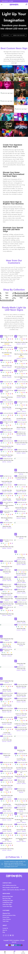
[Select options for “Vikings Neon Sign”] (1, 641)
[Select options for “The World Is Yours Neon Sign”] (1, 812)
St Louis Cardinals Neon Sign (6, 680)
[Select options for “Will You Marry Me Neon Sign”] (15, 361)
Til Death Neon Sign (6, 829)
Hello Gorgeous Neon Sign (7, 785)
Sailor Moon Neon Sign (21, 686)
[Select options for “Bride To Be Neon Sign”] (1, 359)
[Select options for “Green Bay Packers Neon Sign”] (1, 601)
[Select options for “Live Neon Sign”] (1, 726)
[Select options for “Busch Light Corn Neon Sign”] (15, 449)
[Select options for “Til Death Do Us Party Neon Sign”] (1, 391)
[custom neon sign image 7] (21, 109)
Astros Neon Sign (21, 644)
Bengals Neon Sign (7, 586)
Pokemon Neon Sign (21, 700)
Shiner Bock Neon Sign (21, 573)
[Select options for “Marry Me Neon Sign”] (1, 369)
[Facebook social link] (4, 935)
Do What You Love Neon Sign (21, 723)
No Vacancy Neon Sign (7, 722)
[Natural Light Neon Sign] (21, 529)
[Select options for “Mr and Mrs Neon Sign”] (1, 346)
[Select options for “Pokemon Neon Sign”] (15, 698)
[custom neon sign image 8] (7, 117)
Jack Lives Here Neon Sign (21, 729)
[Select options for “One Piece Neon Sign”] (1, 699)
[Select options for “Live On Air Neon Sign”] (1, 735)
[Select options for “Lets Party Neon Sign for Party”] (1, 842)
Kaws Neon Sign (6, 809)
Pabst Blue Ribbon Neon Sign (6, 546)
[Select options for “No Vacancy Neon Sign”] (1, 716)
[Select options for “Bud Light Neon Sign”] (15, 431)
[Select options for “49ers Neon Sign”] (15, 576)
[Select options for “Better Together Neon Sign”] (1, 336)
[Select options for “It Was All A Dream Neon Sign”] (15, 798)
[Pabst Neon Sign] (21, 546)
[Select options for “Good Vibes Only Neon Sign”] (1, 770)
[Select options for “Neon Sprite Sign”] (1, 412)
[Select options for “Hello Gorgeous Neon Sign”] (1, 779)
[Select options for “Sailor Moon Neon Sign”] (15, 683)
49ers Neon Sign (21, 580)
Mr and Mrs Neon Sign (7, 352)
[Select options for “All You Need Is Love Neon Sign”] (15, 402)
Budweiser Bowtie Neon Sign (6, 446)
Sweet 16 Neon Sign (6, 407)
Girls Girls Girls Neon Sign (7, 767)
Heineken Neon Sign (21, 562)
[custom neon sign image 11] (21, 77)
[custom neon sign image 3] (7, 77)
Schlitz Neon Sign (7, 571)
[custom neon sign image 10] (7, 133)
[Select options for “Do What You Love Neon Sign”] (15, 718)
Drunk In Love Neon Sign (21, 713)
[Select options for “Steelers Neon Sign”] (15, 624)
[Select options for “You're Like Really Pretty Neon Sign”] (15, 371)
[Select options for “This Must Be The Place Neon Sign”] (15, 813)
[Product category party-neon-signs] (21, 295)
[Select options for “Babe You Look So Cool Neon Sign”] (15, 348)
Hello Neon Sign (21, 781)
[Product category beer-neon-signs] (21, 293)
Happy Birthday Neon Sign (7, 428)
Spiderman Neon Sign (7, 710)
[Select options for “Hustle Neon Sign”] (1, 798)
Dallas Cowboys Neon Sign (7, 598)
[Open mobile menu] (1, 4)
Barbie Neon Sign (21, 750)
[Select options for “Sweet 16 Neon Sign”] (1, 401)
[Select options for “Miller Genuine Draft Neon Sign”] (1, 512)
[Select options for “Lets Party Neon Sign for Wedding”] (15, 832)
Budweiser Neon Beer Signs (7, 455)
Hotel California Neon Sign (7, 795)
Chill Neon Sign (6, 755)
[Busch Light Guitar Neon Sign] (21, 464)
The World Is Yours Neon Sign (6, 818)
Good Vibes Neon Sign (21, 767)
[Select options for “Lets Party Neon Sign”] (15, 412)
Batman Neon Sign (7, 689)
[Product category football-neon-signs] (7, 298)
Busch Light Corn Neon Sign (21, 451)
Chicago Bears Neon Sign (7, 593)
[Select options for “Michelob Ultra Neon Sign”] (15, 502)
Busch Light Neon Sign (7, 481)
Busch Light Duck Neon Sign (6, 460)
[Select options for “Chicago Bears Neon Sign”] (1, 589)
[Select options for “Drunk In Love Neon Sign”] (15, 708)
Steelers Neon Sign (21, 628)
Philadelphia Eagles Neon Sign (7, 613)
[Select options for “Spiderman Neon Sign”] (1, 708)
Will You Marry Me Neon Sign (21, 366)
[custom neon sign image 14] (7, 101)
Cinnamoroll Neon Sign (7, 695)
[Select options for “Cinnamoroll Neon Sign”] (1, 692)
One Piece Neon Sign (7, 705)
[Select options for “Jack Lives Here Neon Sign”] (15, 726)
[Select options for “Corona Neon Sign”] (1, 493)
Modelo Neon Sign (7, 526)
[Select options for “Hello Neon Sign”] (15, 779)
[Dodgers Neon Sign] (21, 655)
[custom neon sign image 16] (21, 117)
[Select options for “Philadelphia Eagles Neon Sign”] (1, 608)
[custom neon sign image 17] (7, 125)
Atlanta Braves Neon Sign (7, 654)
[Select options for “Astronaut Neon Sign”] (15, 823)
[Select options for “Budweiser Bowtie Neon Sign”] (1, 440)
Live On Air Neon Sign (7, 739)
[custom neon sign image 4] (21, 85)
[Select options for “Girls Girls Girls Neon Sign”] (1, 762)
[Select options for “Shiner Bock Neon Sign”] (15, 569)
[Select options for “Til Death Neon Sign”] (1, 823)
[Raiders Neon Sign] (21, 613)
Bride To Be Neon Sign (7, 365)
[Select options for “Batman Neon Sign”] (1, 683)
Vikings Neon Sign (7, 646)
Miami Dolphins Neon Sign (21, 603)
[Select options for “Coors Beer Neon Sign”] (1, 484)
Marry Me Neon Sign (6, 375)
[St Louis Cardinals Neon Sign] (7, 673)
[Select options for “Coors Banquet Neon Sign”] (15, 475)
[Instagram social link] (8, 935)
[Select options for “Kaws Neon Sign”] (1, 807)
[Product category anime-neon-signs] (7, 300)
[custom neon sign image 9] (21, 125)
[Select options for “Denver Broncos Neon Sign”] (15, 596)
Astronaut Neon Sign (21, 829)
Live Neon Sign (6, 732)
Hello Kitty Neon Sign (21, 695)
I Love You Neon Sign (7, 387)
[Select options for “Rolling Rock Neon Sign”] (1, 560)
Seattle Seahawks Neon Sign (7, 638)
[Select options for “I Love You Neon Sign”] (1, 381)
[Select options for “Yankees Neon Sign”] (15, 666)
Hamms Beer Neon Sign (21, 499)
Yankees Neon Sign (21, 668)
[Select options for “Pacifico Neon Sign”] (1, 576)
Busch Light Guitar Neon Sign (21, 472)
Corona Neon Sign (7, 499)
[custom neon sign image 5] (7, 93)
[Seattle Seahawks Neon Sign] (7, 631)
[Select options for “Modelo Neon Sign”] (1, 522)
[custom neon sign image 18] (21, 133)
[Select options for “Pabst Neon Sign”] (15, 551)
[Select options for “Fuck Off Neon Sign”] (15, 753)
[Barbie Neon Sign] (21, 742)
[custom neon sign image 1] (7, 69)
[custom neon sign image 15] (7, 109)
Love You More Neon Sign (21, 387)
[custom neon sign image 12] (7, 85)
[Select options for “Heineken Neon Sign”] (15, 560)
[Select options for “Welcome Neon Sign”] (15, 421)
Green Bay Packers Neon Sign (6, 603)
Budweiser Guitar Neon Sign (21, 442)
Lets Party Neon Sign (21, 418)
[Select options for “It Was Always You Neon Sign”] (15, 336)
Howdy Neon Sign (21, 790)
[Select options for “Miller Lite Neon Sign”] (15, 510)
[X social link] (6, 935)
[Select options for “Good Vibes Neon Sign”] (15, 762)
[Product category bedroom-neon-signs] (7, 293)
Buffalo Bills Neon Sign (21, 586)
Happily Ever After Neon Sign (21, 776)
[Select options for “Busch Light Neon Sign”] (1, 475)
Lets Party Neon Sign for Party (7, 848)
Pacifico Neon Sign (7, 578)
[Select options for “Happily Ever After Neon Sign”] (15, 772)
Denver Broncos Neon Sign (21, 598)
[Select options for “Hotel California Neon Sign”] (1, 789)
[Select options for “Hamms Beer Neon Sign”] (15, 493)
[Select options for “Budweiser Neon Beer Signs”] (1, 449)
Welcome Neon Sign (21, 427)
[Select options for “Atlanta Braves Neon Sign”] (1, 650)
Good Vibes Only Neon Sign (7, 776)
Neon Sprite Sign (7, 418)
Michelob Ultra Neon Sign (21, 507)
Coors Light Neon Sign (21, 490)
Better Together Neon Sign (7, 342)
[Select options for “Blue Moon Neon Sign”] (1, 431)
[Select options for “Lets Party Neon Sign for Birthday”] (1, 832)
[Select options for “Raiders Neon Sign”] (15, 619)
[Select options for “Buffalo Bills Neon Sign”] (15, 583)
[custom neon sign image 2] (21, 69)
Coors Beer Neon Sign (7, 490)
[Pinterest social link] (13, 935)
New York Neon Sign (21, 809)
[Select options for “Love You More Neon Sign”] (15, 381)
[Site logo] (14, 4)
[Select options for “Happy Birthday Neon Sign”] (1, 422)
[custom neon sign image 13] (21, 101)
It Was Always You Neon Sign (21, 342)
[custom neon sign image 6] (21, 93)
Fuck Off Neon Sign (21, 759)
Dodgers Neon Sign (21, 663)
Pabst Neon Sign (21, 557)
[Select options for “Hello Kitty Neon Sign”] (15, 692)
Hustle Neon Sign (7, 804)
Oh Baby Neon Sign (21, 395)
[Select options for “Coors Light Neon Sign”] (15, 484)
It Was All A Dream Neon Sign (21, 804)
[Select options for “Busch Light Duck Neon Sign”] (1, 458)
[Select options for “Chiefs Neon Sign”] (15, 589)
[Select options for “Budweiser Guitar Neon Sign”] (15, 440)
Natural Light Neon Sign (21, 536)
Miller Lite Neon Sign (21, 516)
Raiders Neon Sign (21, 621)
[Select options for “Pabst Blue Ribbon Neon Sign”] (1, 540)
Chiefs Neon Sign (21, 591)
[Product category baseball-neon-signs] (21, 298)
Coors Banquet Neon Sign (21, 477)
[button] (15, 470)
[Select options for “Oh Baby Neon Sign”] (15, 390)
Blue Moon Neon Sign (7, 437)
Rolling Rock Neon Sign (7, 566)
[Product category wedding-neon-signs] (7, 295)
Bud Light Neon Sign (21, 433)
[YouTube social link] (11, 935)
